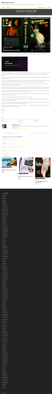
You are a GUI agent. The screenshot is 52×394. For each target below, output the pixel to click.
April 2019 (4, 349)
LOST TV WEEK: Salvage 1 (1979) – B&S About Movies (13, 150)
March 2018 (5, 372)
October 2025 (5, 212)
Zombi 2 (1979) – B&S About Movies (10, 143)
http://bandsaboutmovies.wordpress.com (21, 128)
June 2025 (4, 219)
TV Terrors (27, 105)
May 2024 (4, 242)
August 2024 (5, 237)
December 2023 (5, 251)
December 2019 (5, 335)
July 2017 (4, 386)
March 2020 (5, 330)
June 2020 (4, 324)
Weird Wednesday (25, 173)
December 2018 (5, 356)
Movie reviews (10, 47)
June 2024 (4, 240)
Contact (7, 7)
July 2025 (4, 217)
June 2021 (4, 303)
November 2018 (5, 358)
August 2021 (5, 300)
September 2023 (5, 256)
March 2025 (5, 224)
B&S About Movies (8, 2)
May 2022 (4, 284)
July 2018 (4, 365)
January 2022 (5, 291)
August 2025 (5, 216)
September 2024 (5, 235)
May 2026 (4, 200)
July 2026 (4, 196)
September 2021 (5, 298)
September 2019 (5, 340)
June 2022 (4, 282)
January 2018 (5, 375)
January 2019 (5, 354)
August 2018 (5, 363)
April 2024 (4, 244)
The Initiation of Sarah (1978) (11, 50)
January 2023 (5, 270)
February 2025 (5, 226)
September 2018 (5, 361)
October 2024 (5, 233)
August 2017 (5, 384)
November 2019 (5, 337)
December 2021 (5, 293)
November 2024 (5, 231)
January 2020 (5, 333)
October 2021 (5, 296)
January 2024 (5, 249)
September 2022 (5, 277)
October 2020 (5, 317)
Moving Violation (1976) (37, 119)
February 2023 (5, 268)
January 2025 (5, 228)
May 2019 (4, 347)
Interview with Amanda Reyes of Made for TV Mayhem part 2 (40, 133)
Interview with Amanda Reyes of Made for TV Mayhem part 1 (11, 133)
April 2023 (4, 265)
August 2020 (5, 321)
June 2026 (4, 198)
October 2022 (5, 275)
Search (48, 7)
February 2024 (5, 247)
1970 (38, 183)
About (3, 7)
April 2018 (4, 370)
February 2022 (5, 289)
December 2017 (5, 377)
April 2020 (4, 328)
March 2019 (5, 351)
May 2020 (4, 326)
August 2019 (5, 342)
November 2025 (5, 210)
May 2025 (4, 221)
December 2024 (5, 230)
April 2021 (4, 307)
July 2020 (4, 323)
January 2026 (5, 207)
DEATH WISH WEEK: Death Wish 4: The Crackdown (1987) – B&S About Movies (16, 147)
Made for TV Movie (5, 47)
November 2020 (5, 316)
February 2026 (5, 205)
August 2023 (5, 258)
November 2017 (5, 379)
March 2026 (5, 203)
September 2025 (5, 214)
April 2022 (4, 286)
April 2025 (4, 223)
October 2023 (5, 254)
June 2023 (4, 261)
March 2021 (4, 309)
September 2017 (5, 382)
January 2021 (5, 312)
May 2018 (4, 368)
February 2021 (5, 310)
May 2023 (4, 263)
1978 (4, 172)
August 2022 (5, 279)
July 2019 (4, 344)
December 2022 (5, 272)
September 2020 (5, 319)
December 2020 (5, 314)
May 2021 (4, 305)
